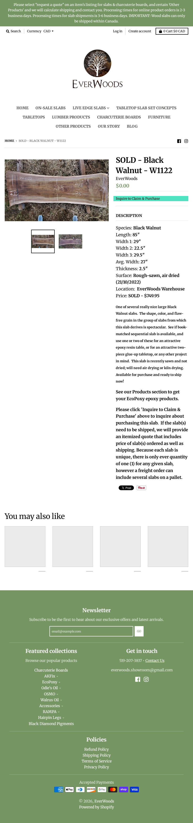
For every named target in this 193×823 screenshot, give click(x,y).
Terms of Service (97, 761)
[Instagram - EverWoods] (186, 141)
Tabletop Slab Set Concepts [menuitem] (146, 108)
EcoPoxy (49, 682)
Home (9, 141)
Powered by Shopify (96, 807)
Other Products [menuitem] (73, 126)
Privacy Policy (96, 767)
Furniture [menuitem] (159, 117)
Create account (140, 31)
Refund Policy (96, 749)
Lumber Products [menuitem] (71, 117)
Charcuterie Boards (51, 670)
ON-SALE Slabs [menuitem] (51, 108)
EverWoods (126, 178)
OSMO (49, 694)
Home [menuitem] (22, 108)
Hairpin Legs (49, 717)
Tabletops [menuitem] (34, 117)
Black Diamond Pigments (51, 723)
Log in (117, 31)
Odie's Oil (49, 688)
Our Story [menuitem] (109, 126)
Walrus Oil (49, 700)
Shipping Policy (97, 755)
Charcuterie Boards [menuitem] (119, 117)
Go (139, 631)
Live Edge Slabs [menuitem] (89, 108)
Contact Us (155, 660)
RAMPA (49, 711)
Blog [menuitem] (132, 126)
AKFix (49, 676)
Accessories (49, 706)
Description (129, 215)
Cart (174, 31)
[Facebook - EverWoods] (179, 141)
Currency (34, 31)
